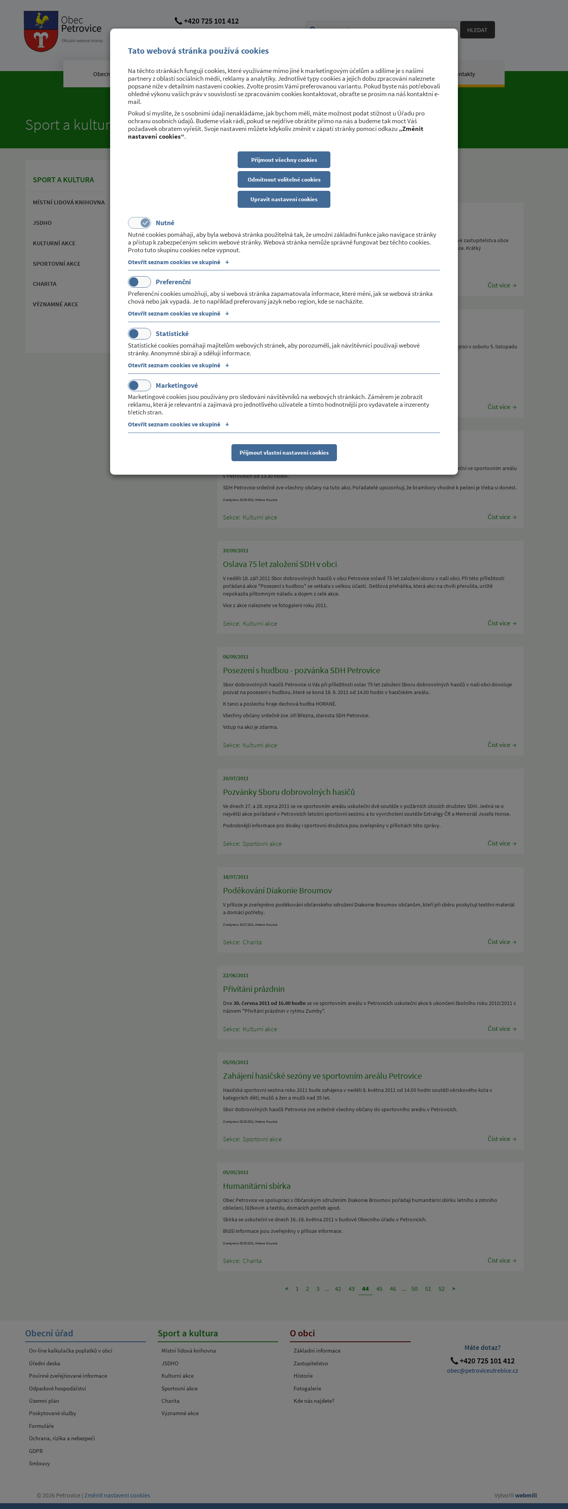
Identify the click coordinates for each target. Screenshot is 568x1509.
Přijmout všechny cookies (284, 159)
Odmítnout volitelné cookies (284, 179)
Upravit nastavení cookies (284, 199)
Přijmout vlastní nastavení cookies (284, 452)
